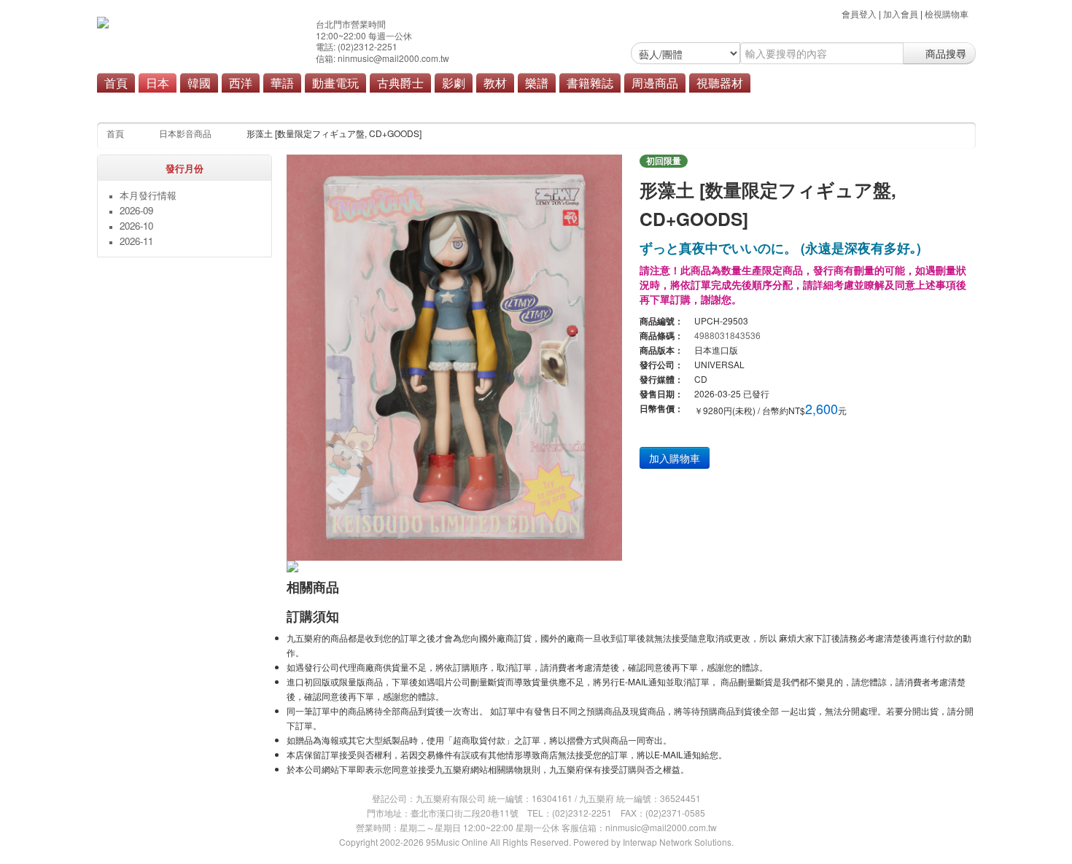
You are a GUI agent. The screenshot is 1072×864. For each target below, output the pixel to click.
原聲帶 (467, 103)
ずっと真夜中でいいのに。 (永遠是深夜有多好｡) (780, 247)
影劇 (453, 82)
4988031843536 (727, 335)
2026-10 (136, 226)
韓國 (199, 82)
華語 (282, 82)
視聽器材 (719, 82)
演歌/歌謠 (419, 103)
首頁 (116, 82)
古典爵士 (400, 82)
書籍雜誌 (590, 82)
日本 (157, 82)
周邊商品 (655, 82)
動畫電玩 (335, 82)
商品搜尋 (944, 53)
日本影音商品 (185, 133)
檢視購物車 (946, 13)
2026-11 (136, 241)
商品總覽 (514, 103)
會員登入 (859, 13)
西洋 (240, 82)
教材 (495, 82)
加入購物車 (674, 458)
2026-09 (136, 210)
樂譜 (536, 82)
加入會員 (900, 13)
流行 (312, 103)
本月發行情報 (148, 195)
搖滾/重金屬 (361, 103)
